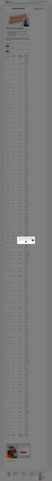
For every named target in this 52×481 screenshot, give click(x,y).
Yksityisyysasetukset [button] (26, 242)
